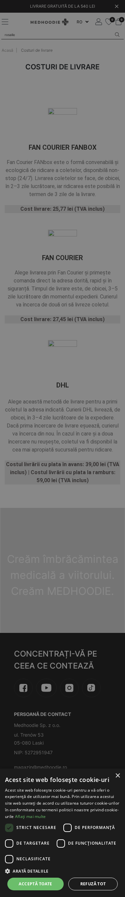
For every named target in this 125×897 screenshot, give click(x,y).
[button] (62, 871)
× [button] (117, 775)
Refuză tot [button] (93, 884)
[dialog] (62, 833)
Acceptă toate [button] (35, 884)
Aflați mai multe (30, 816)
